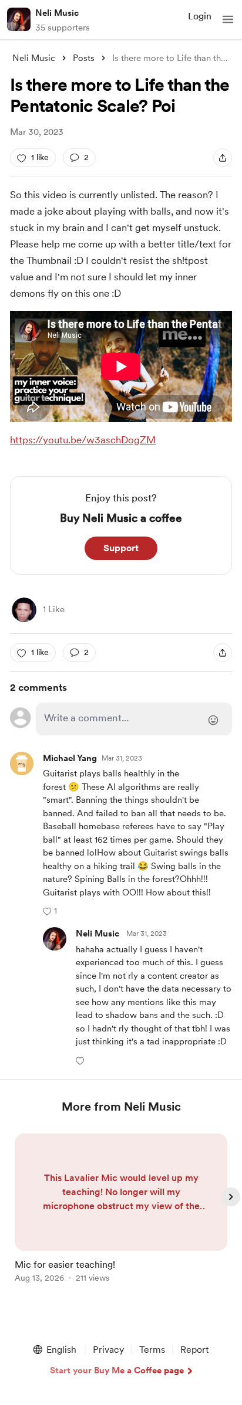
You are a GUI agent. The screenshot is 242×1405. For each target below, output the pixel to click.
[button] (228, 19)
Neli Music (57, 13)
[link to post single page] (121, 1210)
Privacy (108, 1349)
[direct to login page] (134, 718)
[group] (121, 1214)
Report (194, 1349)
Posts (84, 58)
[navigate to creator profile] (19, 19)
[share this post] (222, 157)
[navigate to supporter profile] (97, 934)
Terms (152, 1349)
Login (199, 16)
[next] (230, 1196)
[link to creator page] (24, 610)
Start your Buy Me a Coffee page (117, 1370)
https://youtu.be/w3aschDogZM (83, 440)
